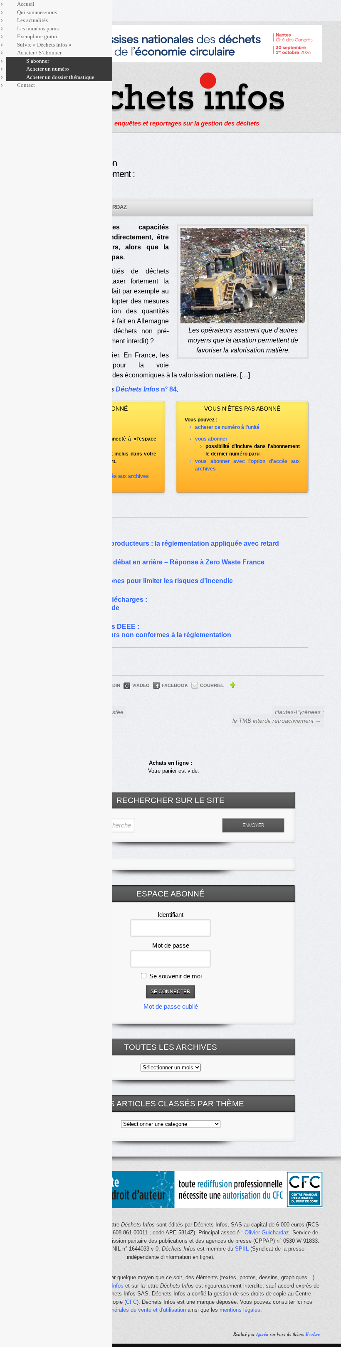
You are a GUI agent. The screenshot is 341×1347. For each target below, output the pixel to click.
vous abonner (211, 439)
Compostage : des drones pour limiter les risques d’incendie (138, 580)
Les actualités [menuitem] (32, 20)
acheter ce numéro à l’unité (227, 427)
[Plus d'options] (232, 686)
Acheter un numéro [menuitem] (47, 69)
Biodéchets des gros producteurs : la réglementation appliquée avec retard (161, 543)
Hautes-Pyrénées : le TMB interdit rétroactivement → (278, 716)
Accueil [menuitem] (26, 4)
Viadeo (141, 685)
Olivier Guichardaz (267, 1232)
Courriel (212, 685)
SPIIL (242, 1249)
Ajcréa (262, 1334)
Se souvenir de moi (175, 976)
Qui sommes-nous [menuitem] (37, 12)
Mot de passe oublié (170, 1006)
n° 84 (146, 389)
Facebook (175, 685)
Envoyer (253, 825)
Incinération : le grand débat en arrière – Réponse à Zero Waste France (153, 562)
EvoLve (313, 1334)
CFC (131, 1302)
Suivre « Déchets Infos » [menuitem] (44, 45)
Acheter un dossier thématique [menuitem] (60, 77)
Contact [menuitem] (26, 85)
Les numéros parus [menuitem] (38, 28)
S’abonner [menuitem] (37, 61)
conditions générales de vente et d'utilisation (132, 1310)
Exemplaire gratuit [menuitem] (38, 36)
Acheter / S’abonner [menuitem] (39, 52)
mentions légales (240, 1310)
